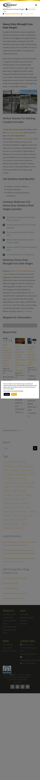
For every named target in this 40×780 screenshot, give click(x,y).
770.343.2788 (28, 13)
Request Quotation (12, 13)
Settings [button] (7, 394)
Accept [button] (14, 394)
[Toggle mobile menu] (36, 5)
